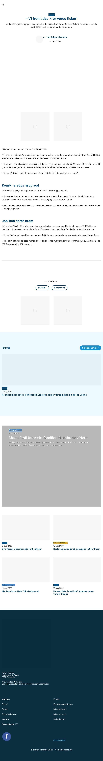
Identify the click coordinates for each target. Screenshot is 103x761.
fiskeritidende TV (60, 543)
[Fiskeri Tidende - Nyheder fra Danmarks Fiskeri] (51, 4)
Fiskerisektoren (15, 430)
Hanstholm (59, 288)
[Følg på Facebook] (6, 736)
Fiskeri (51, 14)
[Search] (3, 4)
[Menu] (100, 5)
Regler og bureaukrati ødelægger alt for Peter (76, 549)
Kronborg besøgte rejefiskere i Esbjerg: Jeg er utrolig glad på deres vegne (44, 394)
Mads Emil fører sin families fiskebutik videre (48, 438)
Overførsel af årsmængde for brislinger (22, 549)
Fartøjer (42, 288)
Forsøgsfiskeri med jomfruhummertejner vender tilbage (73, 592)
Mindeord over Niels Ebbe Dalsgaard (20, 591)
